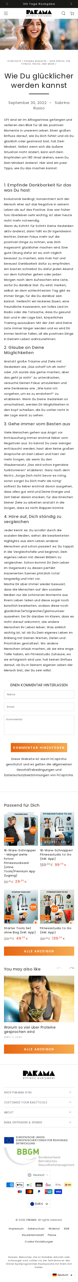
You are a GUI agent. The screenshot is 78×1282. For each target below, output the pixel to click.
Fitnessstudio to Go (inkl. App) (55, 930)
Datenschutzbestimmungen (26, 775)
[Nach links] (7, 4)
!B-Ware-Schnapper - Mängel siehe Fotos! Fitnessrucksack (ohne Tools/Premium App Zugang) (20, 862)
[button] (63, 13)
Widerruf (54, 1228)
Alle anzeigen (39, 951)
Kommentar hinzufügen (39, 748)
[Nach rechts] (70, 4)
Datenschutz (36, 1228)
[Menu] (6, 13)
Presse (52, 1235)
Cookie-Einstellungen (39, 1241)
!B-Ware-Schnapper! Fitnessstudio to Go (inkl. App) (56, 854)
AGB (66, 1228)
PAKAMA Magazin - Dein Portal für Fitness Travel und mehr (46, 62)
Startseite (14, 61)
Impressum (16, 1228)
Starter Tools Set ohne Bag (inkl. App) (20, 930)
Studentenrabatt (33, 1235)
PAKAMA (31, 1220)
